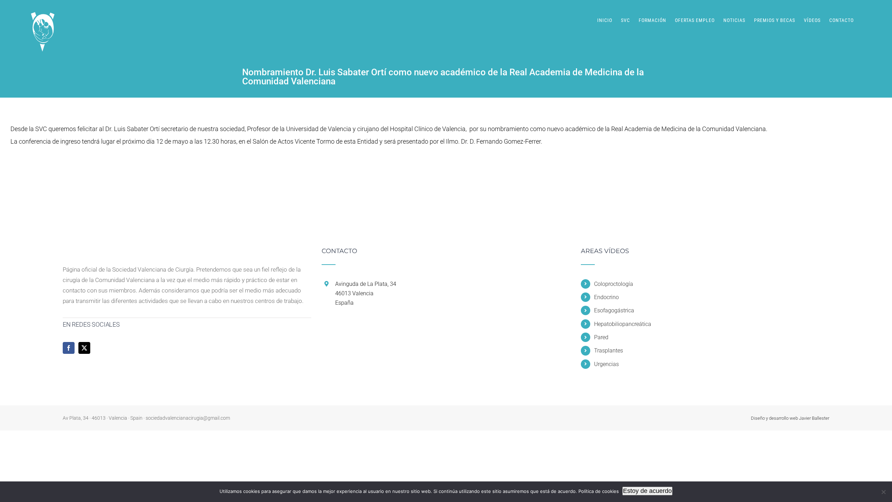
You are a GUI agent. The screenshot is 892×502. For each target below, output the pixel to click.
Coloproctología (613, 284)
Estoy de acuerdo (647, 490)
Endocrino (606, 297)
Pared (601, 337)
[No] (883, 491)
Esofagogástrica (614, 310)
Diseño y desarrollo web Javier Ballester (790, 418)
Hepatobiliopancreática (622, 324)
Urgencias (606, 364)
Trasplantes (608, 350)
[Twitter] (84, 348)
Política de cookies (598, 491)
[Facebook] (69, 348)
